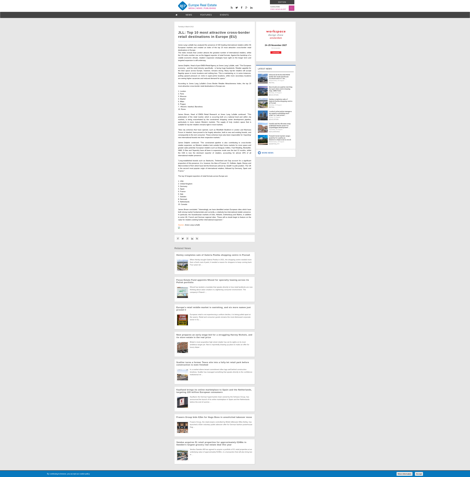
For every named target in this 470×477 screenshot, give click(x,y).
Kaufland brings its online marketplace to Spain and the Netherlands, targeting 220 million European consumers (214, 391)
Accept (419, 474)
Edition (282, 2)
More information (404, 474)
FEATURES (206, 15)
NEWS (189, 15)
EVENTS (224, 15)
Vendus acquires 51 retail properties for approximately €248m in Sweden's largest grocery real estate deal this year (211, 443)
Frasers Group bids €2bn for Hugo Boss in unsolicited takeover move (214, 417)
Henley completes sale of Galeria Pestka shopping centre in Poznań (213, 255)
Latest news (265, 69)
